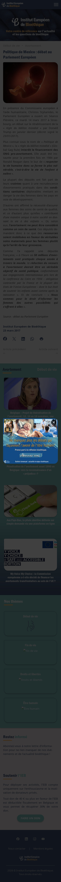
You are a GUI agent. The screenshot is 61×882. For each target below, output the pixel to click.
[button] (30, 441)
